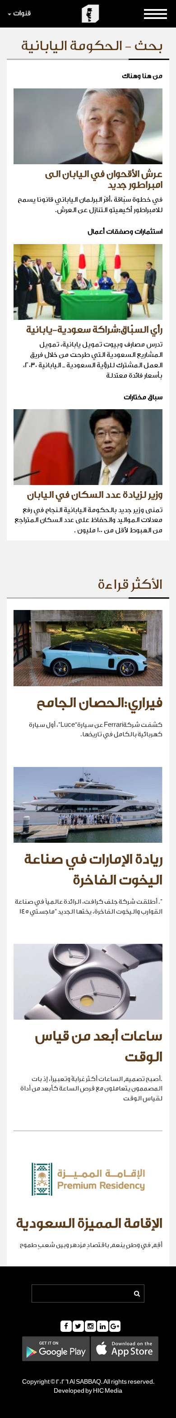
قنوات (22, 13)
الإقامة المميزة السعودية (89, 1223)
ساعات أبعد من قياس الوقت (98, 1047)
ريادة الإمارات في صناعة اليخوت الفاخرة (93, 870)
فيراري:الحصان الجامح (99, 703)
